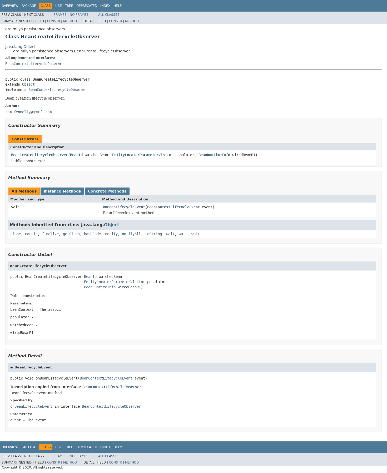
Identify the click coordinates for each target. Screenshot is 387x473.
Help (117, 6)
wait (170, 234)
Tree (69, 6)
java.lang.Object (20, 47)
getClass (71, 234)
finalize (50, 234)
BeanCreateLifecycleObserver (39, 155)
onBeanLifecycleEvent (124, 207)
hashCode (92, 234)
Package (29, 6)
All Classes (109, 15)
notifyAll (131, 234)
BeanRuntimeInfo (214, 155)
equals (31, 234)
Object (28, 84)
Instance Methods (62, 191)
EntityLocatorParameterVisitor (142, 155)
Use (58, 6)
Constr (53, 21)
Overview (10, 6)
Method (70, 21)
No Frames (79, 15)
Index (105, 6)
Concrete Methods (107, 191)
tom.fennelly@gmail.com (28, 112)
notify (111, 234)
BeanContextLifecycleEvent (173, 207)
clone (15, 234)
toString (153, 234)
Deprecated (86, 6)
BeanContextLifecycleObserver (34, 64)
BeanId (76, 155)
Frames (60, 15)
